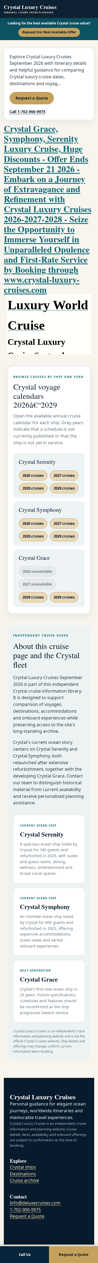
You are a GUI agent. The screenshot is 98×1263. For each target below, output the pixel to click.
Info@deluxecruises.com (35, 1203)
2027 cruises (64, 475)
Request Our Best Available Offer (49, 32)
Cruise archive (24, 1180)
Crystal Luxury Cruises (30, 9)
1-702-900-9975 (25, 1210)
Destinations (23, 1174)
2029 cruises (64, 488)
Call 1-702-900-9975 (27, 111)
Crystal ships (23, 1167)
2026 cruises (33, 475)
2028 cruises (33, 488)
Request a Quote (32, 98)
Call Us (24, 1254)
